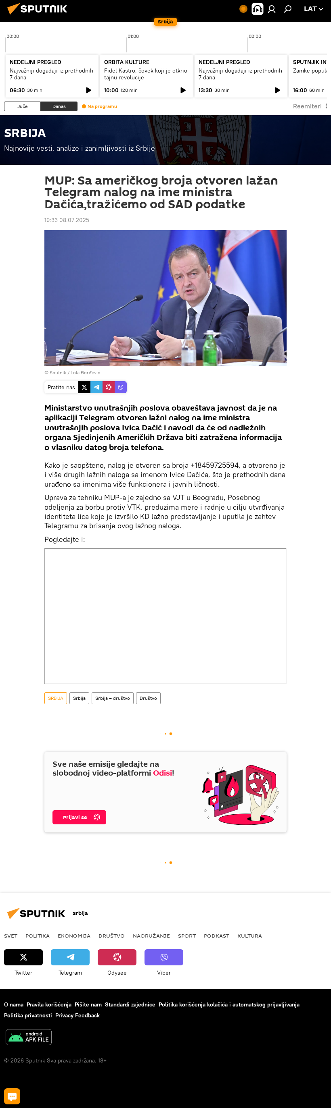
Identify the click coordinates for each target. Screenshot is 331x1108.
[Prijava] (272, 9)
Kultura (249, 935)
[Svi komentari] (12, 1096)
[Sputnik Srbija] (39, 15)
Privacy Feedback (77, 1015)
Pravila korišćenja (49, 1004)
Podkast (216, 935)
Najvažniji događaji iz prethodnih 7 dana (51, 74)
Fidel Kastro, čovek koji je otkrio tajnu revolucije (145, 74)
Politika (37, 935)
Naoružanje (151, 935)
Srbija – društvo (112, 698)
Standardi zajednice (130, 1004)
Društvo (148, 698)
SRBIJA (55, 698)
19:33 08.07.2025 (66, 220)
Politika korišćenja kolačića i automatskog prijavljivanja (229, 1004)
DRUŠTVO (111, 935)
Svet (10, 935)
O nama (13, 1004)
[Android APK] (28, 1038)
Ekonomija (74, 935)
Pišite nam (88, 1004)
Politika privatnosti (28, 1015)
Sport (187, 935)
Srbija (79, 698)
